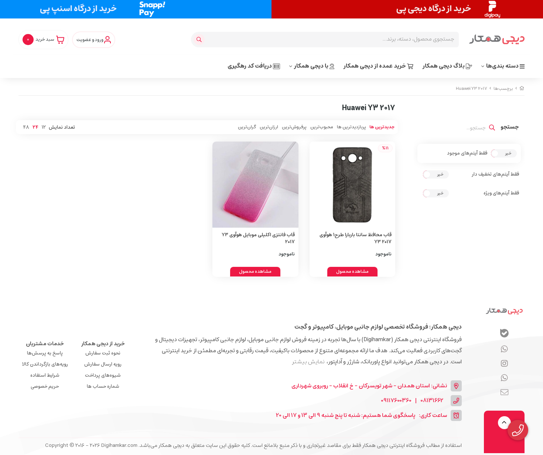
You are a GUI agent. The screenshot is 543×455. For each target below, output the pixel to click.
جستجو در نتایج (510, 128)
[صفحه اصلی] (522, 88)
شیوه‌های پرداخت (103, 375)
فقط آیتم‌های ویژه (501, 193)
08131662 (431, 401)
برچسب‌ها (503, 88)
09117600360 (396, 401)
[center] (200, 39)
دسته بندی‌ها (503, 66)
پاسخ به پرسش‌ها (45, 353)
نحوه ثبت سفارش (102, 353)
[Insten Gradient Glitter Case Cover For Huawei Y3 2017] (255, 185)
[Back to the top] (504, 422)
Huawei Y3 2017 (471, 88)
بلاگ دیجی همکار (444, 66)
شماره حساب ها (103, 386)
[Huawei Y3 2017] (504, 310)
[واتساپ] (504, 349)
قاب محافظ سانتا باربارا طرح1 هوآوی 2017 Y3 (356, 239)
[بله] (504, 334)
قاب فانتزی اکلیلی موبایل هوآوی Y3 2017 (258, 239)
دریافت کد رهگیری (250, 66)
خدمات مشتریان (45, 343)
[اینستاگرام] (504, 378)
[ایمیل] (504, 392)
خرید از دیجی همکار (103, 343)
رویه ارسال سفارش (103, 364)
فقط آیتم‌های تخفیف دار (495, 174)
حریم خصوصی (45, 386)
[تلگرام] (504, 363)
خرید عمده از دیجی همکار (375, 66)
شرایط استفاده (44, 375)
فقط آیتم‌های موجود (467, 153)
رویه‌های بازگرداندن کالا (45, 364)
